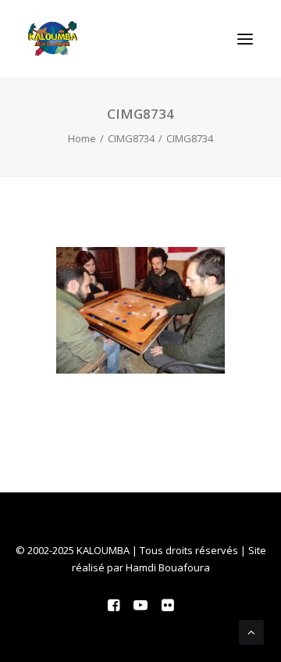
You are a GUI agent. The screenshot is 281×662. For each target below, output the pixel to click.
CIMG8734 (131, 138)
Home (82, 138)
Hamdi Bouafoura (168, 567)
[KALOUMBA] (52, 38)
